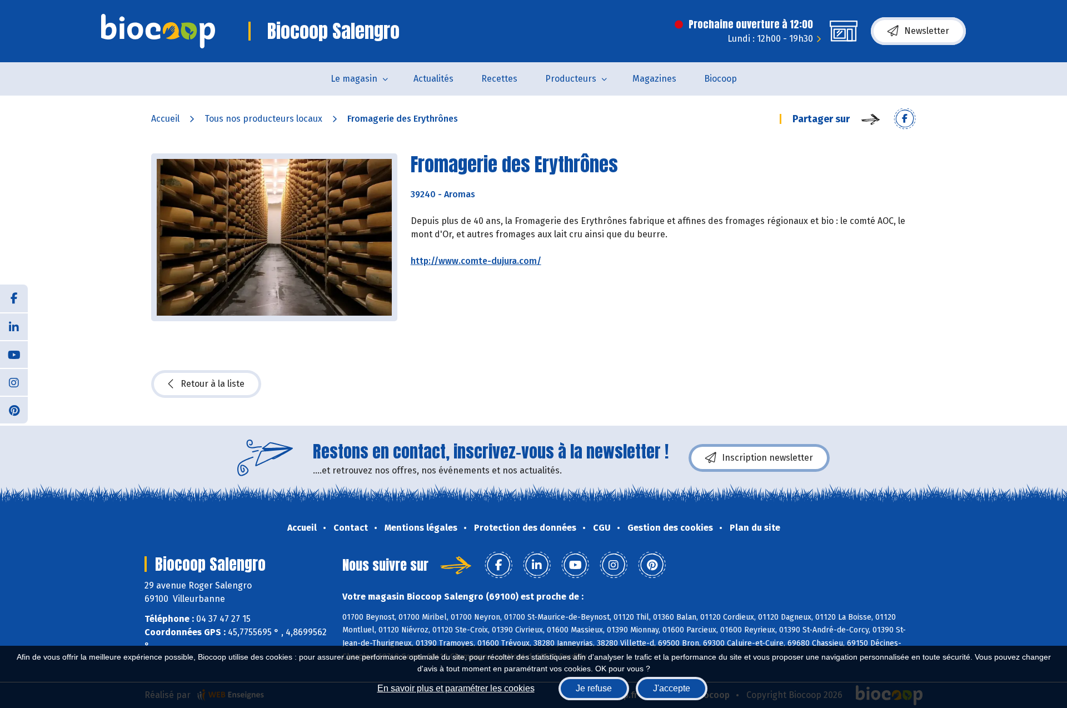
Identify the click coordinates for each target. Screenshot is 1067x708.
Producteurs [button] (570, 78)
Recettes (499, 78)
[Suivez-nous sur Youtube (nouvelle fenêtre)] (14, 354)
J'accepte (671, 688)
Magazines (654, 78)
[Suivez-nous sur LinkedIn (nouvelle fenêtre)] (14, 326)
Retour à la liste (213, 383)
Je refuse (594, 688)
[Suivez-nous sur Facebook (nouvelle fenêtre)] (14, 298)
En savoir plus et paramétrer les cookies (456, 688)
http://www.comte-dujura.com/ (476, 261)
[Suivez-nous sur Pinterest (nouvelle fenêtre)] (14, 409)
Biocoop (720, 78)
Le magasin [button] (354, 78)
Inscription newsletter (767, 457)
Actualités (433, 78)
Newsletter (926, 31)
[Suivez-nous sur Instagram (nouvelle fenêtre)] (14, 382)
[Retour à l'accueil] (158, 31)
